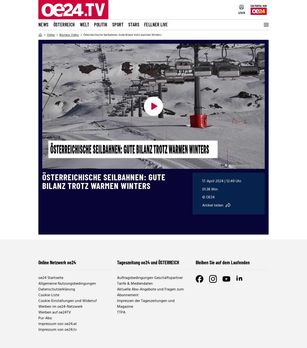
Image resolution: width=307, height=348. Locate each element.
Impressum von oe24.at (57, 324)
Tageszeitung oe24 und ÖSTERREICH (148, 262)
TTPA (121, 312)
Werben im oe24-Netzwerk (60, 307)
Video (51, 35)
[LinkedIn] (240, 279)
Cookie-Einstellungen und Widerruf (67, 301)
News (43, 24)
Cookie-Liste (48, 295)
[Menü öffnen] (266, 24)
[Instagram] (213, 279)
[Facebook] (199, 279)
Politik (100, 24)
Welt (84, 24)
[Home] (40, 35)
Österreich (64, 24)
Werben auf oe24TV (54, 312)
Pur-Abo (45, 318)
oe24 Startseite (50, 278)
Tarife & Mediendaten (135, 284)
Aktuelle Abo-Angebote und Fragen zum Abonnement (150, 292)
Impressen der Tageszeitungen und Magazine (146, 304)
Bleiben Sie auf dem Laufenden (223, 262)
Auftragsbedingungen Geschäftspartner (150, 278)
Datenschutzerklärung (56, 289)
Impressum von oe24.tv (57, 330)
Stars (133, 24)
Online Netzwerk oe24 (57, 262)
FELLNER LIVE (156, 24)
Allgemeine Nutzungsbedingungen (67, 284)
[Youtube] (226, 279)
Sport (118, 24)
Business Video (69, 35)
